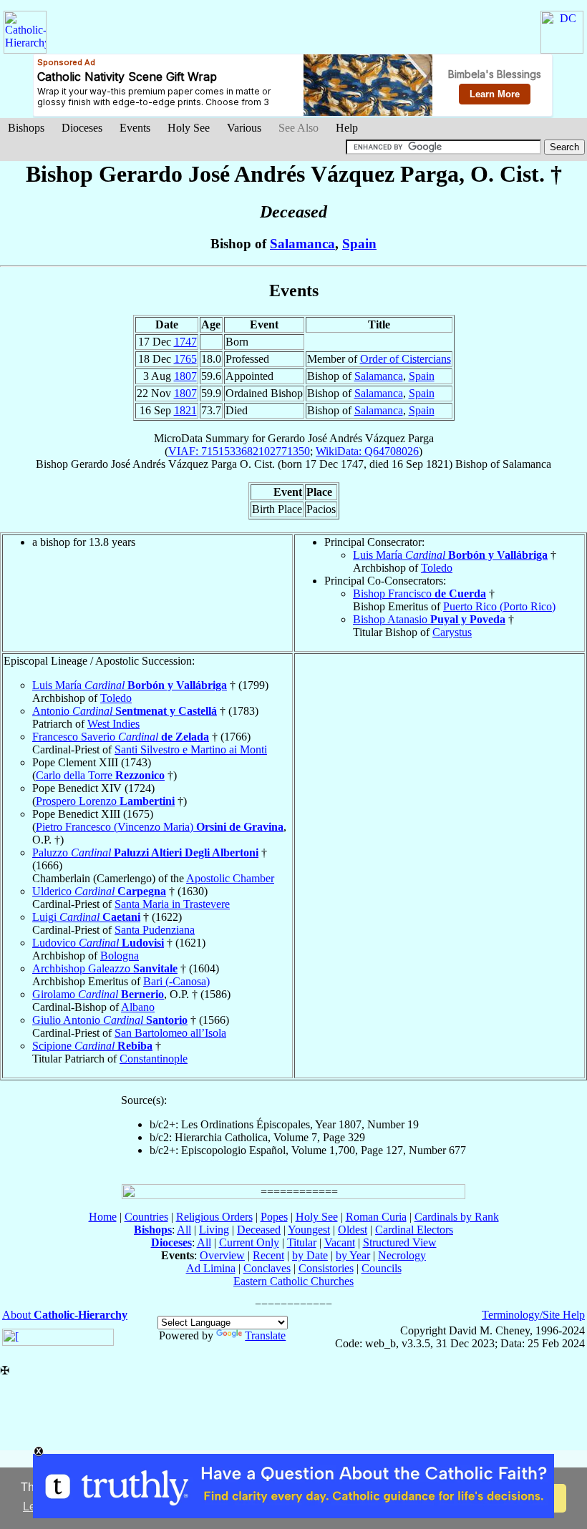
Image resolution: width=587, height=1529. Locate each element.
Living (214, 1229)
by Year (353, 1255)
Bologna (119, 955)
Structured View (400, 1242)
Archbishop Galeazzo (105, 968)
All (184, 1229)
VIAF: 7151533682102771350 (239, 451)
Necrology (402, 1255)
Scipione (92, 1046)
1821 (185, 410)
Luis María (450, 555)
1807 (185, 376)
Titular (301, 1242)
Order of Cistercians (405, 359)
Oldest (352, 1229)
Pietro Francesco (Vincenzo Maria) (159, 827)
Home (103, 1217)
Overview (222, 1255)
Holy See (189, 128)
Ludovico (98, 943)
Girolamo (98, 994)
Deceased (259, 1229)
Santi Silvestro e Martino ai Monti (191, 749)
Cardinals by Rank (456, 1217)
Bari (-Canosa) (176, 981)
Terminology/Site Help (533, 1315)
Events (135, 128)
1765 (185, 359)
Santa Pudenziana (155, 930)
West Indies (113, 724)
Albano (138, 1007)
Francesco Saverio (120, 737)
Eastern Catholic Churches (293, 1281)
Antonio (124, 711)
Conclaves (267, 1268)
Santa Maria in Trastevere (172, 904)
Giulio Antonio (110, 1020)
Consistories (326, 1268)
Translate (265, 1335)
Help (347, 128)
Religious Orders (214, 1217)
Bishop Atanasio (429, 619)
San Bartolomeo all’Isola (170, 1033)
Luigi (86, 917)
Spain (359, 243)
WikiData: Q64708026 (367, 451)
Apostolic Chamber (230, 878)
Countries (146, 1217)
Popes (274, 1217)
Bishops (26, 128)
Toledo (436, 568)
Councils (382, 1268)
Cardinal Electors (414, 1229)
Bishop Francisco (419, 593)
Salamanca (302, 243)
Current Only (249, 1242)
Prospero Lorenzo (105, 801)
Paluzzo (145, 852)
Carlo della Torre (100, 775)
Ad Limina (211, 1268)
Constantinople (154, 1058)
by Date (310, 1255)
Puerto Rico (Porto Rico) (499, 606)
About (64, 1315)
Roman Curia (376, 1217)
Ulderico (99, 891)
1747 (185, 342)
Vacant (339, 1242)
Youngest (309, 1229)
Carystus (452, 632)
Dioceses (82, 128)
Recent (268, 1255)
